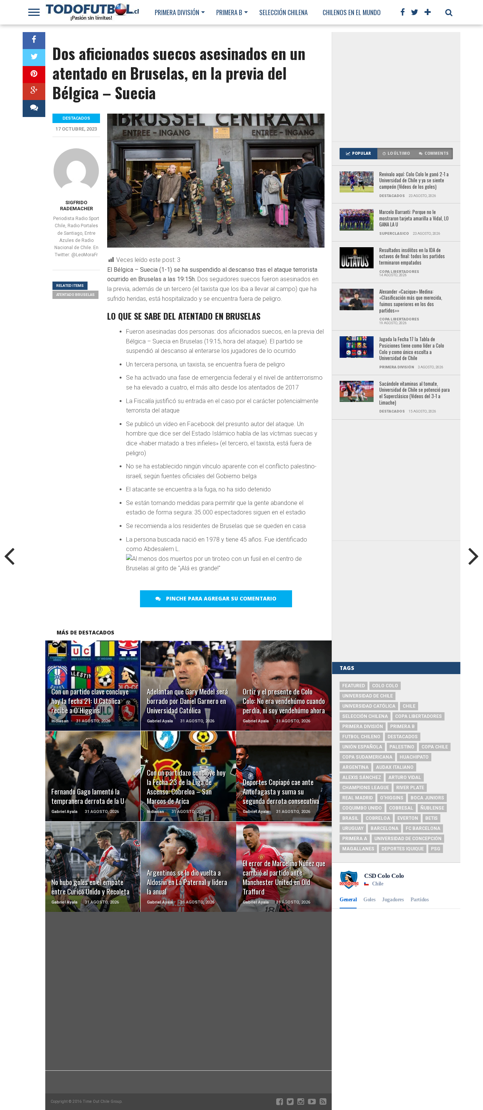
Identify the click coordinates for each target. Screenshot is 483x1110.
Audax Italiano (395, 767)
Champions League (365, 787)
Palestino (401, 747)
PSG (435, 848)
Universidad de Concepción (407, 838)
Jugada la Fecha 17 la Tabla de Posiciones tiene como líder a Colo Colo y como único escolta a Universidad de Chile (411, 349)
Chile (409, 706)
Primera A (354, 838)
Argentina (355, 767)
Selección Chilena (283, 12)
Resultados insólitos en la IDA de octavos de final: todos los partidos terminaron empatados (412, 256)
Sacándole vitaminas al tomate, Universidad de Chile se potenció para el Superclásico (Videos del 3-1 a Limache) (414, 393)
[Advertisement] (396, 87)
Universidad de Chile (367, 696)
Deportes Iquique (402, 848)
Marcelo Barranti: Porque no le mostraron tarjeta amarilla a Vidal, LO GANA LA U (414, 218)
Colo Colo (385, 685)
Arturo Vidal (404, 777)
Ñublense (432, 808)
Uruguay (352, 828)
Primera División (177, 12)
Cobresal (401, 808)
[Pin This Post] (34, 74)
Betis (431, 818)
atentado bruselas (75, 295)
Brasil (350, 818)
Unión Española (362, 747)
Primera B (229, 12)
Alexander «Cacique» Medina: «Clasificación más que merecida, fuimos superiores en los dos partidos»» (410, 301)
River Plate (410, 787)
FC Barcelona (423, 828)
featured (353, 685)
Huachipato (414, 757)
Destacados (403, 736)
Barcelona (384, 828)
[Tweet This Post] (34, 57)
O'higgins (391, 798)
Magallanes (358, 848)
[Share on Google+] (34, 91)
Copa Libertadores (418, 716)
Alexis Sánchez (361, 777)
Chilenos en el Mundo (352, 12)
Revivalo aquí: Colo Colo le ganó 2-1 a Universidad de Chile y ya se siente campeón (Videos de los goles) (414, 180)
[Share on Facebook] (34, 40)
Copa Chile (434, 747)
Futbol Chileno (361, 736)
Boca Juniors (427, 798)
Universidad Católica (368, 706)
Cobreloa (378, 818)
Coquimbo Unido (362, 808)
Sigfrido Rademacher (76, 205)
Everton (407, 818)
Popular (361, 153)
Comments (437, 153)
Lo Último (399, 153)
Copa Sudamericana (367, 757)
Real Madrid (357, 798)
